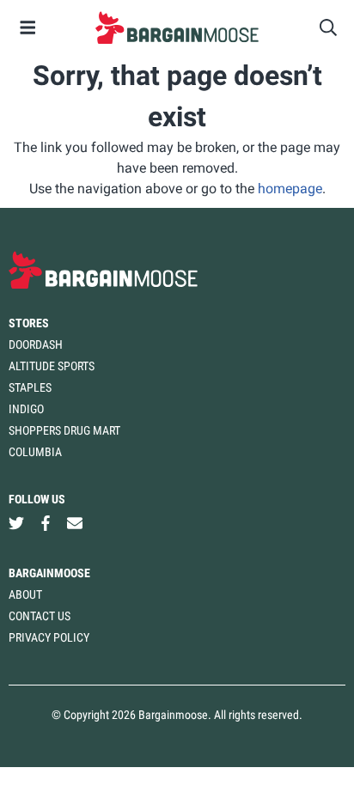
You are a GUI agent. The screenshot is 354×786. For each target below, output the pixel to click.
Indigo (26, 409)
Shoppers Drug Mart (64, 430)
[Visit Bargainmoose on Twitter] (16, 523)
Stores (29, 323)
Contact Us (39, 616)
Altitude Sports (52, 366)
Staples (30, 387)
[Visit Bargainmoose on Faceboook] (45, 523)
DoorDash (36, 344)
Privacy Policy (49, 637)
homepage (290, 188)
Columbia (35, 452)
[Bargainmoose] (177, 27)
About (25, 594)
